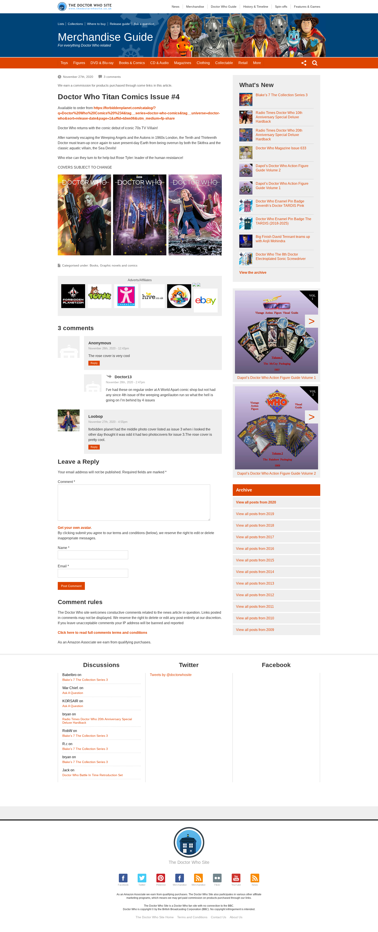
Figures (79, 63)
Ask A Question (72, 693)
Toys (64, 63)
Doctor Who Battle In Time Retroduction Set (92, 775)
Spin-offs (281, 6)
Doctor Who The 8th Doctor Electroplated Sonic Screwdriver (281, 257)
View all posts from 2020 (256, 502)
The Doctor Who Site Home (155, 917)
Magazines (182, 63)
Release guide (120, 24)
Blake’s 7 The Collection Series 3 (282, 95)
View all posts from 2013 (255, 583)
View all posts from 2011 (255, 606)
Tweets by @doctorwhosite (171, 675)
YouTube (236, 884)
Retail (243, 63)
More (257, 63)
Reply (94, 363)
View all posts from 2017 (255, 537)
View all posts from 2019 (255, 514)
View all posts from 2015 (255, 560)
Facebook (123, 884)
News (175, 6)
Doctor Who (223, 6)
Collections (75, 24)
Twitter (141, 884)
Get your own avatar (74, 528)
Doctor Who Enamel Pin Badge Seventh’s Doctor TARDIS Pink (280, 203)
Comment (66, 482)
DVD (102, 63)
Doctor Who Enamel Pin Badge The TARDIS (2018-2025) (283, 221)
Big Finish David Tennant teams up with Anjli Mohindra (283, 239)
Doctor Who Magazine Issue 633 (281, 148)
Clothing (203, 63)
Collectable (224, 63)
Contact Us (218, 917)
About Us (236, 917)
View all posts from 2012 (255, 595)
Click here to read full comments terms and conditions (102, 632)
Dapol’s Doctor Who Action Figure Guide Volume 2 (282, 168)
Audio (159, 63)
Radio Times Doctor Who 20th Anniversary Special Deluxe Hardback (279, 135)
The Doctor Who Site (189, 862)
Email (63, 566)
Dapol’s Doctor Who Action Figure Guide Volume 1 (282, 186)
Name (63, 548)
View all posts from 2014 (255, 572)
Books (132, 63)
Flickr (217, 884)
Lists (61, 24)
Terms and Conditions (192, 917)
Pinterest (161, 884)
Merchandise (195, 6)
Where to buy (96, 24)
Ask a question (144, 24)
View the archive (252, 272)
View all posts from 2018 (255, 525)
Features (307, 6)
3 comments (112, 76)
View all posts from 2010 (255, 618)
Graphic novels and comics (118, 265)
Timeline (255, 6)
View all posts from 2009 (255, 630)
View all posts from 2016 (255, 548)
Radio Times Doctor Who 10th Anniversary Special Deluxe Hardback (279, 117)
